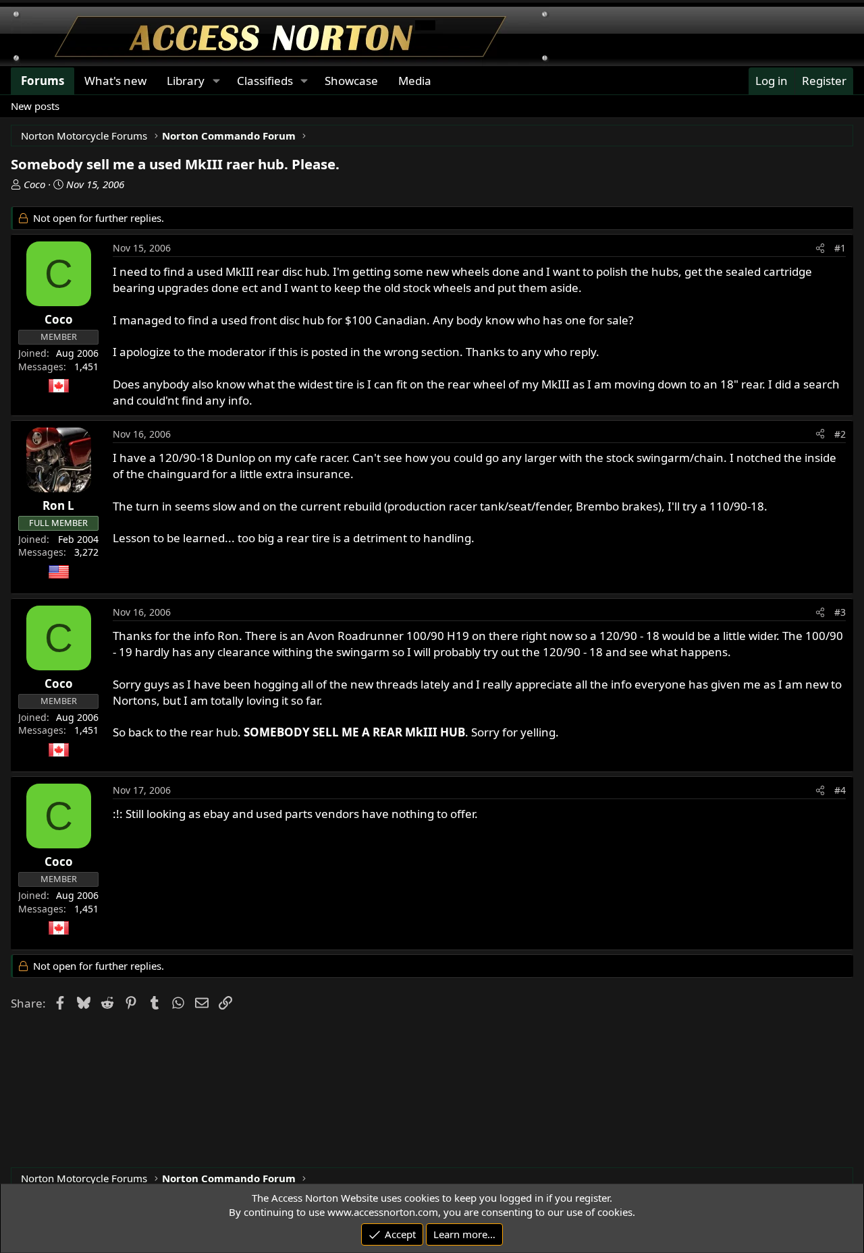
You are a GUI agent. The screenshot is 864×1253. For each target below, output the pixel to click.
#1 (840, 247)
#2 (840, 434)
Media (414, 80)
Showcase (351, 80)
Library (186, 80)
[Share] (820, 248)
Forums (42, 80)
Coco (34, 184)
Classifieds (265, 80)
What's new (115, 80)
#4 (840, 790)
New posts (35, 106)
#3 (840, 612)
